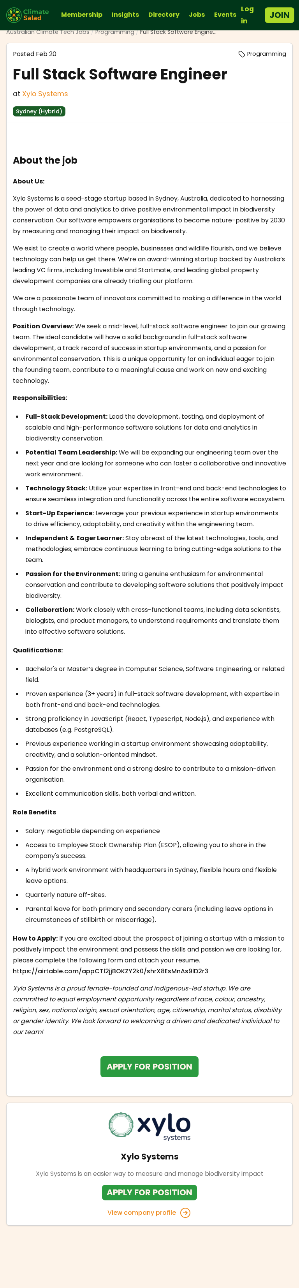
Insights (125, 14)
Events (225, 14)
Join (279, 15)
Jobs (197, 14)
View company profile (141, 1212)
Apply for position (149, 1066)
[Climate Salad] (30, 15)
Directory (163, 14)
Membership (81, 14)
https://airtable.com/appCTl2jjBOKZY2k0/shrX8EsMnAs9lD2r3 (110, 971)
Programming (114, 32)
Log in (247, 15)
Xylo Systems (45, 94)
